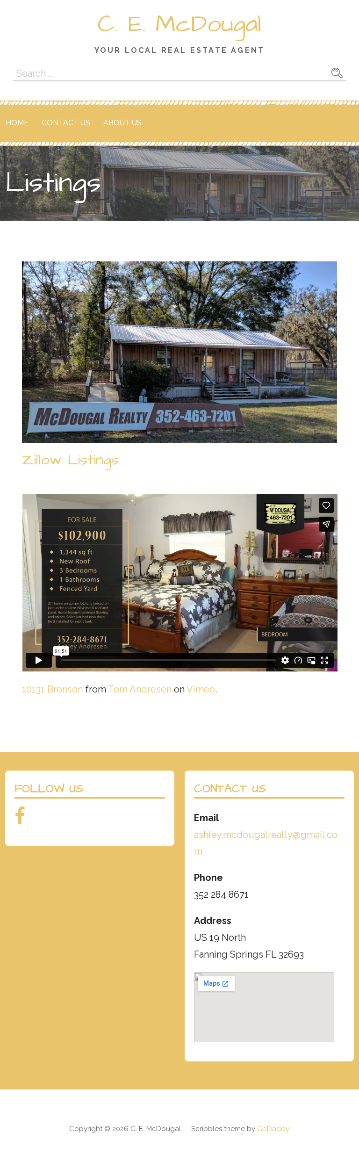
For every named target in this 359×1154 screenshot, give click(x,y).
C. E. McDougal (179, 24)
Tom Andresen (140, 689)
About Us (122, 122)
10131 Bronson (52, 689)
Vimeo (201, 689)
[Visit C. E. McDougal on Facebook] (19, 819)
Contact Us (66, 122)
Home (17, 122)
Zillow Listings (70, 459)
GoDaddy (273, 1129)
